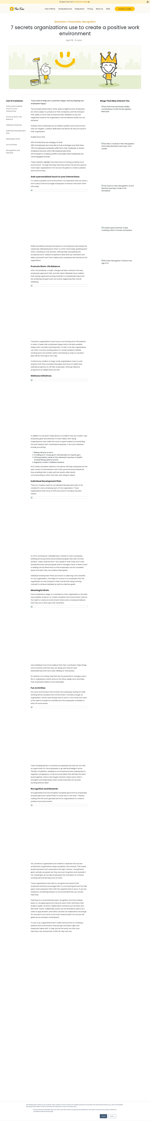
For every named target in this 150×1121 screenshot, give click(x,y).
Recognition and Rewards (13, 151)
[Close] (147, 2)
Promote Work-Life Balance (14, 118)
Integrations (79, 9)
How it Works (50, 9)
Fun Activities (11, 144)
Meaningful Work (13, 139)
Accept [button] (103, 1116)
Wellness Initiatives (14, 125)
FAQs (108, 9)
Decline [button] (112, 1116)
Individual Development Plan (16, 132)
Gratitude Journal (65, 9)
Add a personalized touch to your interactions (14, 108)
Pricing (90, 9)
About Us (99, 9)
